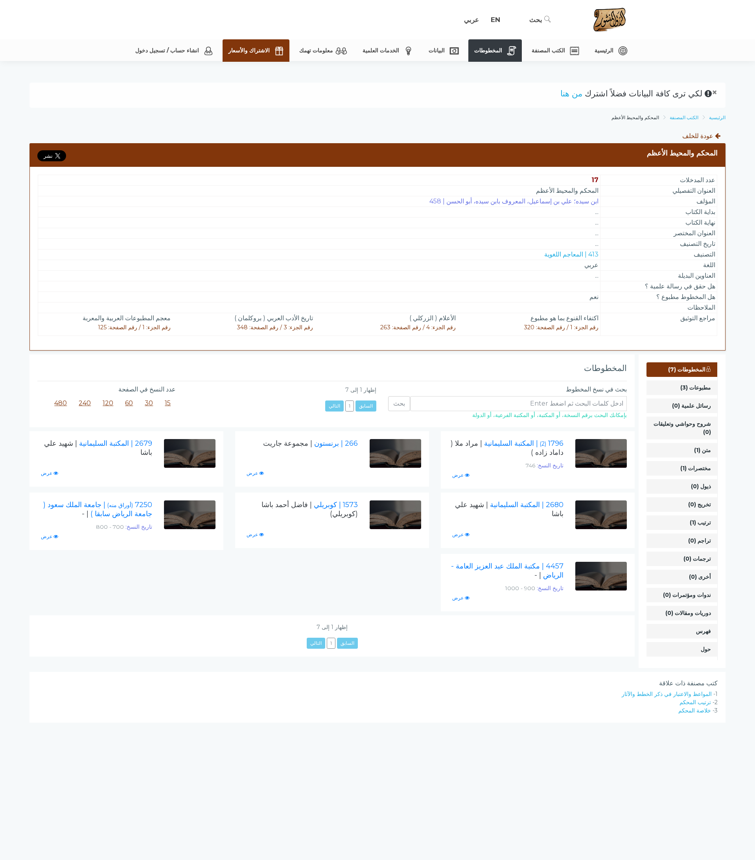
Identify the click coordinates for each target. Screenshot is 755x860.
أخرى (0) (700, 576)
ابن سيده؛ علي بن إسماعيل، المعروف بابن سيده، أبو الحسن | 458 (513, 201)
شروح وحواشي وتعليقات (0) (682, 428)
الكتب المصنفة (684, 117)
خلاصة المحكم (694, 710)
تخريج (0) (699, 504)
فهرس (703, 631)
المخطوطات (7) (686, 369)
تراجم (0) (699, 540)
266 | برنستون (310, 443)
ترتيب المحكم (695, 702)
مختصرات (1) (695, 468)
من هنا (571, 93)
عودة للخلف (698, 136)
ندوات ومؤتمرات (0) (687, 594)
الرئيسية (717, 117)
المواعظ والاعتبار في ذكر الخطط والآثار (667, 694)
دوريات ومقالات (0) (688, 612)
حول (706, 649)
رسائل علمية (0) (691, 405)
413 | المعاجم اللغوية (571, 254)
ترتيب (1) (700, 522)
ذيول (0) (701, 486)
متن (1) (702, 450)
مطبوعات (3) (695, 387)
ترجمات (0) (697, 558)
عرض (458, 475)
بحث (536, 20)
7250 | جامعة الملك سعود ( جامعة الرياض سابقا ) (97, 509)
